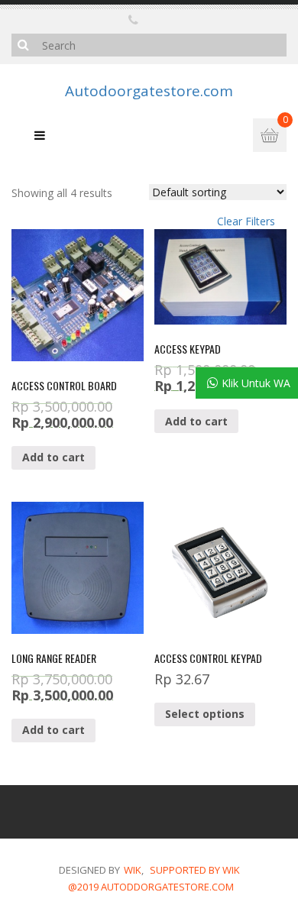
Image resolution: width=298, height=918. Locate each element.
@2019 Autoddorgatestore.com (151, 887)
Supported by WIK (195, 870)
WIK (132, 870)
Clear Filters (246, 221)
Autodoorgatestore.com (149, 91)
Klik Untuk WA (256, 383)
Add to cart (53, 457)
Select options (205, 713)
